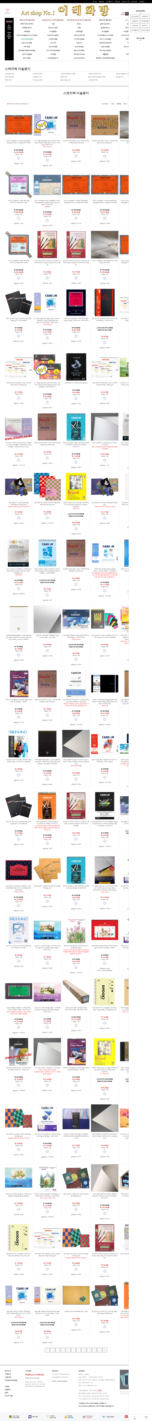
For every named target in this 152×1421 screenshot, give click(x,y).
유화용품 (27, 31)
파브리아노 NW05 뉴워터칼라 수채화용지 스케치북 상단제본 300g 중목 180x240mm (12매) (76, 1136)
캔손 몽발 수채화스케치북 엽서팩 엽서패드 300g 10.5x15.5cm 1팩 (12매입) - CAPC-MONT (47, 1313)
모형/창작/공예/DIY (105, 43)
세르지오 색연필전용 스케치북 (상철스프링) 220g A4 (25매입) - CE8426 (19, 701)
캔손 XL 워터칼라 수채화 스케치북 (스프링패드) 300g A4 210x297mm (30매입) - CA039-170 (76, 445)
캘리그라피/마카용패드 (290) (97, 77)
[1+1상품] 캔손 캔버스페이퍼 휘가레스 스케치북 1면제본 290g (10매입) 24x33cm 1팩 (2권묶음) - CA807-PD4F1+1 (47, 385)
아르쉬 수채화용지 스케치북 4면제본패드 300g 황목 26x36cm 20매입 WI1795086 (104, 202)
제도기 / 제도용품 (105, 39)
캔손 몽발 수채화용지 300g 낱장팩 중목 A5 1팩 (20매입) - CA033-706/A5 (76, 636)
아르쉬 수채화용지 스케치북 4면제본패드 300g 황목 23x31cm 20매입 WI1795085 (76, 202)
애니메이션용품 (79, 39)
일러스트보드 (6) (65, 80)
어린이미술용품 (27, 54)
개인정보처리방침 (11, 1380)
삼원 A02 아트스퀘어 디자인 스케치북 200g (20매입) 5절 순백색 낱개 (47, 444)
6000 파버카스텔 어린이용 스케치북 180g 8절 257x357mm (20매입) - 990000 (105, 947)
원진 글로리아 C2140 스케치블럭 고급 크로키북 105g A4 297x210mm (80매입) (105, 636)
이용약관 (8, 1377)
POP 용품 (27, 46)
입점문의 (135, 21)
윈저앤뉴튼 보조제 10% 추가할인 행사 (79, 20)
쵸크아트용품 (79, 46)
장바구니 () (126, 1)
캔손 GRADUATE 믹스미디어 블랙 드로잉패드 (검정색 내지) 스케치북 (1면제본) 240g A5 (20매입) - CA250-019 (105, 824)
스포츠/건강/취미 (79, 58)
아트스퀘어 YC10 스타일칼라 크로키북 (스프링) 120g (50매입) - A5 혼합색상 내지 (104, 1009)
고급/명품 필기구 (52, 58)
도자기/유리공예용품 (53, 50)
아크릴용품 (53, 31)
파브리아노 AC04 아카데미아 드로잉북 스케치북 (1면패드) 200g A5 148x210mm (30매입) (47, 263)
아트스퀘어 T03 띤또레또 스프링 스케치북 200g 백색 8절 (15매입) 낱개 (104, 384)
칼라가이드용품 (27, 43)
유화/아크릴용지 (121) (122, 74)
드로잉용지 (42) (9, 74)
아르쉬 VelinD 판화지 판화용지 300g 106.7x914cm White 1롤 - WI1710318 (76, 1009)
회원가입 (101, 1)
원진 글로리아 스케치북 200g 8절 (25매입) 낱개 (104, 504)
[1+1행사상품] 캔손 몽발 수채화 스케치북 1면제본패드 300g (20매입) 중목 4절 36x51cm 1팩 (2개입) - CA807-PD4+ (47, 320)
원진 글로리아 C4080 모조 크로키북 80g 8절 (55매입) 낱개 (76, 1195)
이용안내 (8, 1374)
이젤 (53, 24)
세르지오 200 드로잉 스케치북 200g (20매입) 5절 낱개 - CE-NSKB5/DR (18, 823)
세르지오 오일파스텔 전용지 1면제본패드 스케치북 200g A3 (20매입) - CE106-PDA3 (47, 1195)
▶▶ (105, 1350)
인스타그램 (145, 30)
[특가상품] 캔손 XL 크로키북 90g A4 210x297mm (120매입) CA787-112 (47, 823)
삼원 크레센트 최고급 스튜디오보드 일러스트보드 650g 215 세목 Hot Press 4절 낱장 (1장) (104, 1136)
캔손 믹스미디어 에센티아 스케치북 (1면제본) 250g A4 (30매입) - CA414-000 (47, 1135)
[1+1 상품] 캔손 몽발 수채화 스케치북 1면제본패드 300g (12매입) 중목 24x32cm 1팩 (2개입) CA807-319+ (47, 143)
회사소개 (8, 1371)
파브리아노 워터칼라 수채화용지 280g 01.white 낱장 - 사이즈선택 (47, 636)
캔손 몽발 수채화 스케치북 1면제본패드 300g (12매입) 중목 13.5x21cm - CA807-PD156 (18, 1313)
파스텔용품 (105, 31)
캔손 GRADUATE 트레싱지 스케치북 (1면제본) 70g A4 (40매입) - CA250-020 (76, 701)
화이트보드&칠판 (105, 50)
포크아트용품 (53, 46)
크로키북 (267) (9, 77)
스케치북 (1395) (37, 74)
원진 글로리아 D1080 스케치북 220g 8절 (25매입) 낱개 (18, 1135)
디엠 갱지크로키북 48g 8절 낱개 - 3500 (76, 1311)
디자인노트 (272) (38, 80)
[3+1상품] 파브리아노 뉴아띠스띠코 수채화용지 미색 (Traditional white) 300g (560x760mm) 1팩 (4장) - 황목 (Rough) (105, 888)
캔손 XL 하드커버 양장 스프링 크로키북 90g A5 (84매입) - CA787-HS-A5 (105, 319)
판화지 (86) (63, 77)
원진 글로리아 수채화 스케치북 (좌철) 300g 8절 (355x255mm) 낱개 (47, 504)
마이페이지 (135, 30)
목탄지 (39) (8, 80)
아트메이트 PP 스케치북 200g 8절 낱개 (76, 383)
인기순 (119, 104)
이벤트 (7, 1386)
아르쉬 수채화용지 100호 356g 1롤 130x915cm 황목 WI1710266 (18, 262)
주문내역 (135, 25)
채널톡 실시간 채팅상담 (32, 1378)
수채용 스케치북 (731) (94, 74)
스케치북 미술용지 (53, 35)
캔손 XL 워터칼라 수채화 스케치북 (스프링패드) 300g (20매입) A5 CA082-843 (76, 887)
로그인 (95, 1)
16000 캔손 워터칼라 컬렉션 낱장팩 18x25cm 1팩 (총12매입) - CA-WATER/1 (105, 570)
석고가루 (53, 43)
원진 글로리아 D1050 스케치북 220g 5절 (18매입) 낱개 (76, 1255)
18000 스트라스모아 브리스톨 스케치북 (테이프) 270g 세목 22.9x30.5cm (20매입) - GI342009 (76, 505)
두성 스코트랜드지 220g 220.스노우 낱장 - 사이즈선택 (104, 444)
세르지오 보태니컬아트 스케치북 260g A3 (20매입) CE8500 (76, 947)
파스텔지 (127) (37, 77)
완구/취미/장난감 (79, 54)
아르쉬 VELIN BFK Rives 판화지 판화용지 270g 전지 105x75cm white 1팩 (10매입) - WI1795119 (104, 1196)
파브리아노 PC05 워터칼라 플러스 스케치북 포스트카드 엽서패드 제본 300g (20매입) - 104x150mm (47, 1010)
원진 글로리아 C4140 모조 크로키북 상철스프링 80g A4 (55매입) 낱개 (105, 1312)
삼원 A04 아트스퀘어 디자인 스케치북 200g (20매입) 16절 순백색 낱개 (47, 701)
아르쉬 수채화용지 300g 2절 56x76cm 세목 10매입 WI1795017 (105, 262)
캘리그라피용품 (79, 50)
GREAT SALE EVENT (26, 24)
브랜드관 (145, 16)
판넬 (79, 27)
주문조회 (117, 1)
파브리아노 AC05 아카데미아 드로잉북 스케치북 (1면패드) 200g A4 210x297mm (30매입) (76, 263)
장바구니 (145, 25)
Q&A (6, 1393)
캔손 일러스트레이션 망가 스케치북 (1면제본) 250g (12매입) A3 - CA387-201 (18, 1069)
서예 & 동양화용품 (27, 39)
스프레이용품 (53, 39)
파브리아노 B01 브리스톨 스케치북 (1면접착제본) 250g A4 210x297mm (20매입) (18, 761)
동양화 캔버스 (105, 27)
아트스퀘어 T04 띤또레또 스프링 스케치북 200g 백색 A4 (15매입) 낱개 (18, 384)
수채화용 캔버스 (27, 27)
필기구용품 (26, 58)
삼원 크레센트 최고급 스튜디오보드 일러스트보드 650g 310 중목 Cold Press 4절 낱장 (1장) (76, 762)
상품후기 (8, 1389)
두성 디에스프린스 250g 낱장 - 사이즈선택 (47, 1068)
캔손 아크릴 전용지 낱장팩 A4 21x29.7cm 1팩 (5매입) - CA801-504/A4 (105, 761)
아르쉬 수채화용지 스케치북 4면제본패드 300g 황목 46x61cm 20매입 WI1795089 (18, 142)
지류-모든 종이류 (79, 35)
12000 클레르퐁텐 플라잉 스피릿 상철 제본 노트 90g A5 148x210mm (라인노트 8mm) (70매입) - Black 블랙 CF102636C (47, 762)
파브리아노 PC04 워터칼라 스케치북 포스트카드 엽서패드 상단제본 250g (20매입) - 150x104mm (47, 948)
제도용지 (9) (119, 77)
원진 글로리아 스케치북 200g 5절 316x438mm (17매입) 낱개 (19, 504)
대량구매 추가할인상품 (26, 20)
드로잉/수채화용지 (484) (67, 74)
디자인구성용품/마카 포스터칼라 (26, 35)
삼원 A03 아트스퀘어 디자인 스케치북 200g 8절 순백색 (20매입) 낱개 (105, 142)
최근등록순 (105, 104)
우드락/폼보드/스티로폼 (105, 35)
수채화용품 (79, 31)
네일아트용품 (105, 46)
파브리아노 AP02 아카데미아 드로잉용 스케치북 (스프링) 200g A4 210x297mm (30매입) (105, 1256)
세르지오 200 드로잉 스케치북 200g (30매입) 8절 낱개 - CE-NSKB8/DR (18, 319)
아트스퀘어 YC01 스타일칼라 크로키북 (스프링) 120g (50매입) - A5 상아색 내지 (18, 1255)
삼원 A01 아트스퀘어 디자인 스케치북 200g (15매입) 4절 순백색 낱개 (76, 142)
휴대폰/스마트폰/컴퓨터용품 (105, 58)
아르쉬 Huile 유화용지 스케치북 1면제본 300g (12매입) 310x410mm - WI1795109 (76, 319)
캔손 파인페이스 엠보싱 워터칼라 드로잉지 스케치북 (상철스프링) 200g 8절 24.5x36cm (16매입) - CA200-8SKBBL (47, 571)
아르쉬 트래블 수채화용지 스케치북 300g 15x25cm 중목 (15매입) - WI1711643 (18, 1009)
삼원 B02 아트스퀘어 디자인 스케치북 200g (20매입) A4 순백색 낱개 (76, 570)
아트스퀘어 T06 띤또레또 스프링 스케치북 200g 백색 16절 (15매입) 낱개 (47, 1255)
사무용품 (53, 54)
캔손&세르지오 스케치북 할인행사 (53, 20)
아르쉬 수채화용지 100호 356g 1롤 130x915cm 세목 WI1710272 (18, 202)
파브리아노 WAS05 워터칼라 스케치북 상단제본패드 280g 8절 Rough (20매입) (18, 1195)
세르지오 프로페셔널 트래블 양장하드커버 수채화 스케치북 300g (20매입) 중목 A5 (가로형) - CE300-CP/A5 (105, 702)
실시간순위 (135, 16)
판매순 (125, 104)
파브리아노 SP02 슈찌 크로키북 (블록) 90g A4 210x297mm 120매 (18, 947)
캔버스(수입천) (53, 27)
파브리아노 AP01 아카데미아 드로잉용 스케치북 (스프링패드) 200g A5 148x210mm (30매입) (76, 824)
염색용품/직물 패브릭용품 (26, 50)
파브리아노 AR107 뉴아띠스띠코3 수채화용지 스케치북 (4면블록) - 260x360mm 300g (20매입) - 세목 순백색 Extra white (18, 445)
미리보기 (18, 158)
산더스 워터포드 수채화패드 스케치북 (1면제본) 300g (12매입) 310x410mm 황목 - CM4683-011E (18, 571)
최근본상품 (145, 21)
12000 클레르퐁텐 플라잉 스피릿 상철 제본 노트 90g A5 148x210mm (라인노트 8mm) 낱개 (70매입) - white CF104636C (18, 637)
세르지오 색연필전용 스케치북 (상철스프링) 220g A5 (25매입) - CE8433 (76, 1069)
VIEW (99, 1390)
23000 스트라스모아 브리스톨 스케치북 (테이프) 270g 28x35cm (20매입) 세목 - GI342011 (105, 1070)
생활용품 (105, 54)
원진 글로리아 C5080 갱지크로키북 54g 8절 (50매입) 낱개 (47, 887)
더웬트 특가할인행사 (105, 20)
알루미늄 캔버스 (105, 24)
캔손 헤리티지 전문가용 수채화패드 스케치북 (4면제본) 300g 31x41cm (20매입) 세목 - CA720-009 (19, 888)
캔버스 (79, 24)
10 (94, 1350)
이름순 (113, 104)
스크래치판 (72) (93, 80)
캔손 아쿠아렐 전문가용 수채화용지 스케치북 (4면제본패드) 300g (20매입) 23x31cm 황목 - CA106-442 (47, 203)
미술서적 (79, 43)
